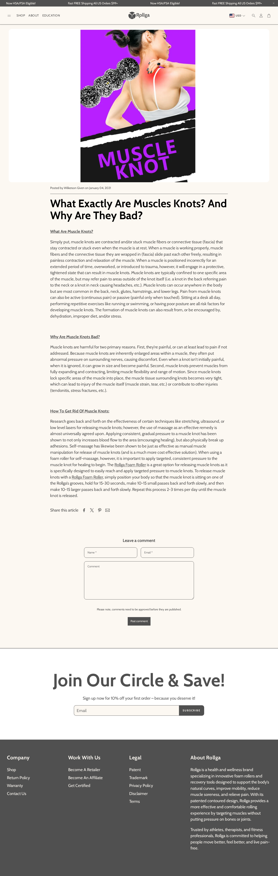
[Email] (107, 510)
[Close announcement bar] (273, 3)
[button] (9, 16)
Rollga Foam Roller (130, 464)
